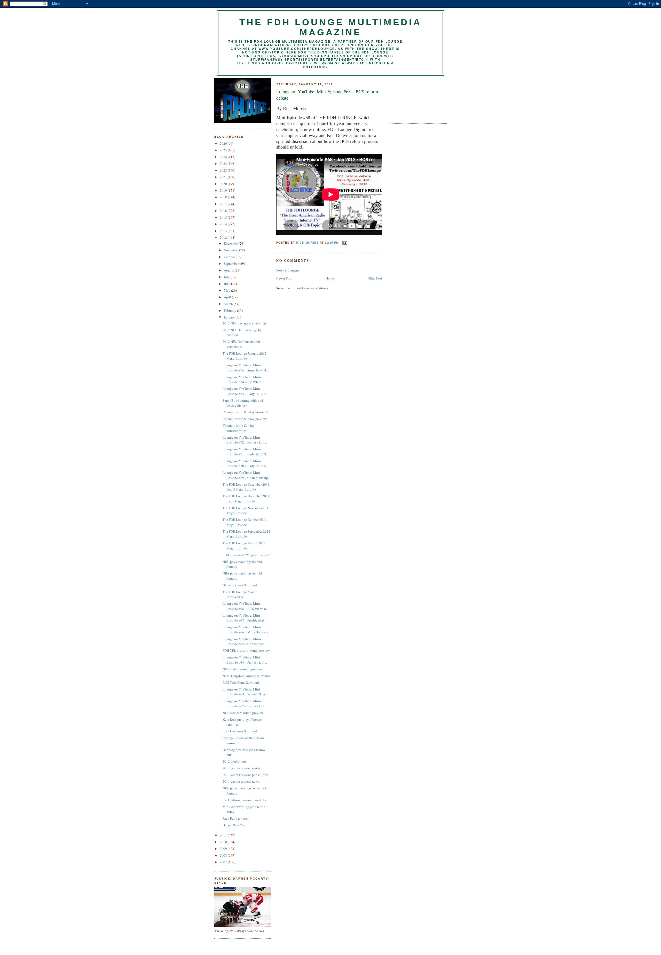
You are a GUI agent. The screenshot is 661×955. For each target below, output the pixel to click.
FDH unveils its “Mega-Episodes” (246, 555)
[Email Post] (344, 242)
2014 (224, 224)
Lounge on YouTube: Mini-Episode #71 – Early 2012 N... (245, 451)
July (227, 277)
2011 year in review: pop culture (245, 774)
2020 (224, 183)
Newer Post (284, 278)
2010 (224, 842)
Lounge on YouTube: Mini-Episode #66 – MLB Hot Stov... (246, 629)
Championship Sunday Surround (245, 412)
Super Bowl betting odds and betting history (243, 403)
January (229, 317)
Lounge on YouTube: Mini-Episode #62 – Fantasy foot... (245, 703)
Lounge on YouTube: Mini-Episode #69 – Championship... (246, 475)
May (227, 290)
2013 (224, 230)
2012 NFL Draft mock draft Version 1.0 (241, 344)
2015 (224, 217)
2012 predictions (234, 761)
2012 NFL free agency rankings (244, 323)
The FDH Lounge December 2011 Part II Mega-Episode (246, 487)
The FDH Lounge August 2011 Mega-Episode (244, 545)
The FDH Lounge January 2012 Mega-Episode (244, 356)
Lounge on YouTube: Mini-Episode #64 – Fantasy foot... (245, 660)
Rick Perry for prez (235, 818)
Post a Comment (287, 270)
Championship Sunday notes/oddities (239, 428)
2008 (224, 855)
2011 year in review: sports (241, 768)
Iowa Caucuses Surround (240, 731)
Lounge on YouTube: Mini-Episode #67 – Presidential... (244, 618)
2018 (224, 197)
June (227, 283)
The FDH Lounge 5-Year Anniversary (239, 594)
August (229, 270)
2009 (224, 848)
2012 (224, 237)
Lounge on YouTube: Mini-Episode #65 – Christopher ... (245, 641)
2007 (224, 862)
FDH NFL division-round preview (246, 650)
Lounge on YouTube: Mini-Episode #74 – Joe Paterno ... (244, 379)
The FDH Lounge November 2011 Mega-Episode (246, 510)
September (231, 263)
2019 (224, 190)
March (229, 303)
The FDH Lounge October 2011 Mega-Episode (245, 522)
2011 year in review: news (241, 781)
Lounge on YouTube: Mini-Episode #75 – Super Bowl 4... (246, 367)
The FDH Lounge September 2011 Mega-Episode (246, 534)
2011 (224, 835)
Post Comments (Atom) (311, 288)
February (230, 310)
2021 (224, 177)
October (230, 256)
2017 (224, 203)
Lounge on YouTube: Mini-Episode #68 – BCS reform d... (245, 606)
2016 (224, 210)
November (231, 250)
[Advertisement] (413, 97)
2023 (224, 163)
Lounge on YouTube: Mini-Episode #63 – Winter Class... (245, 692)
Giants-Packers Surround (240, 585)
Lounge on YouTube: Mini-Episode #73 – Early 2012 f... (245, 391)
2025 (224, 150)
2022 (224, 170)
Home (330, 278)
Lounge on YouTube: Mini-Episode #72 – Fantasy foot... (245, 440)
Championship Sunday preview (244, 418)
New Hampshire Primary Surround (246, 675)
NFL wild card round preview (243, 712)
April (228, 297)
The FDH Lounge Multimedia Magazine (330, 27)
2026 (224, 143)
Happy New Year (234, 825)
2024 (224, 156)
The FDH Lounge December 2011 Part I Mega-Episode (246, 498)
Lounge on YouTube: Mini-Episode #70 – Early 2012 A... (245, 463)
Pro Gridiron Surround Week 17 (244, 800)
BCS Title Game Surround (241, 682)
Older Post (375, 278)
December (231, 243)
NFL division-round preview (242, 669)
